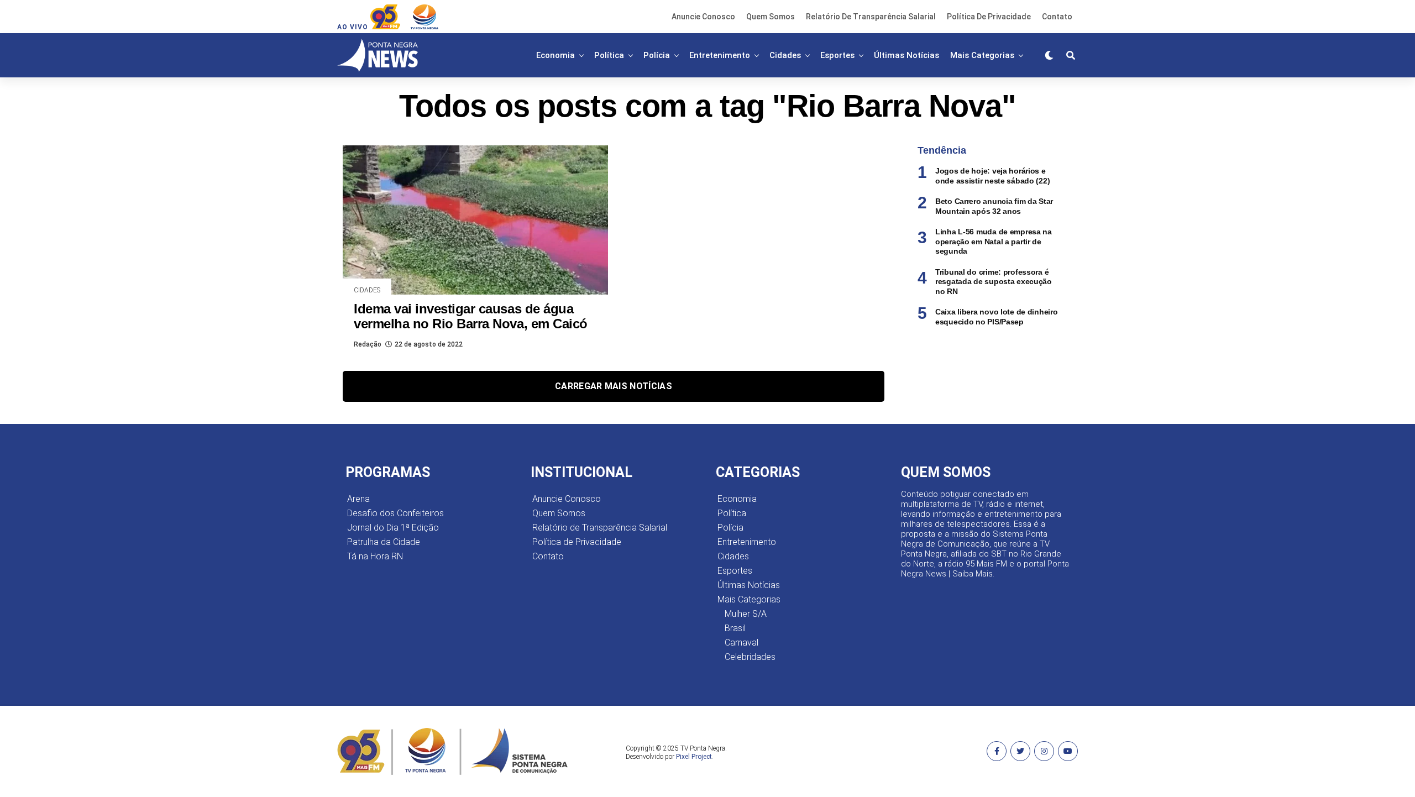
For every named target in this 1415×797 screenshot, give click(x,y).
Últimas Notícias (906, 55)
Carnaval (741, 642)
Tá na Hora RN (375, 556)
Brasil (735, 628)
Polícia (656, 55)
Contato (1057, 16)
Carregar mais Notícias (613, 386)
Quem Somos (770, 16)
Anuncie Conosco (703, 16)
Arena (358, 499)
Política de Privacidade (989, 16)
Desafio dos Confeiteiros (395, 513)
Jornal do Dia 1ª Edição (393, 527)
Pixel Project (694, 757)
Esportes (837, 55)
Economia (555, 55)
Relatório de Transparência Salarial (871, 16)
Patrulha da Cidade (383, 542)
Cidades (785, 55)
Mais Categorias (982, 55)
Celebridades (750, 657)
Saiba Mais (972, 574)
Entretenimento (719, 55)
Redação (367, 344)
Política (609, 55)
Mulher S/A (746, 614)
